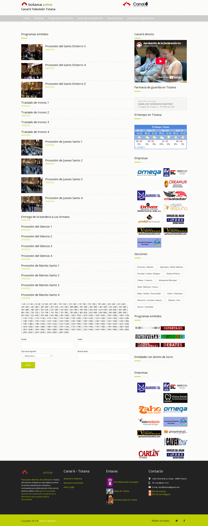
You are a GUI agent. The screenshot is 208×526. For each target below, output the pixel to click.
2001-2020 (28, 332)
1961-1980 (112, 329)
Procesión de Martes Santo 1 (40, 265)
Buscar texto (83, 351)
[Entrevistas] (148, 336)
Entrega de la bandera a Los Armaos (45, 217)
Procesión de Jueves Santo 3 (63, 179)
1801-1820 (124, 326)
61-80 (45, 304)
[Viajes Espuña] (175, 207)
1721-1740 (76, 326)
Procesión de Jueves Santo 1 (63, 141)
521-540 (54, 309)
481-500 (34, 309)
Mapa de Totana (121, 491)
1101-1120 (28, 318)
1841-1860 (40, 329)
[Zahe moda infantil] (149, 409)
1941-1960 (100, 329)
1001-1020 (76, 315)
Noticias (39, 18)
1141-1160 (52, 318)
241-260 (25, 306)
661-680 (122, 309)
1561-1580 (88, 323)
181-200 (101, 304)
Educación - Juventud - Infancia (149, 300)
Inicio (26, 18)
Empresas (141, 158)
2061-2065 (64, 332)
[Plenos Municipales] (148, 344)
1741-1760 (88, 326)
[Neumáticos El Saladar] (175, 195)
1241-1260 (112, 318)
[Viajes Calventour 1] (175, 441)
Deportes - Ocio (174, 300)
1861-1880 (52, 329)
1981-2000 (124, 329)
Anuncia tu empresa (73, 478)
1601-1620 (112, 323)
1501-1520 (52, 323)
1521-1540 (64, 323)
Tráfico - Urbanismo (175, 293)
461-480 (25, 309)
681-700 (25, 312)
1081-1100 (124, 315)
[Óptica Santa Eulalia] (175, 230)
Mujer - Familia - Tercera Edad (149, 293)
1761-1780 (100, 326)
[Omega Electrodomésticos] (149, 172)
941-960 (44, 315)
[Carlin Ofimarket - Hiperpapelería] (149, 453)
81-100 (53, 304)
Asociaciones (115, 18)
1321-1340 (52, 321)
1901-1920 (76, 329)
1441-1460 (124, 321)
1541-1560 (76, 323)
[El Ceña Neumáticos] (149, 207)
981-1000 (64, 315)
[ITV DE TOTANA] (175, 172)
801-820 (83, 312)
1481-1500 (40, 323)
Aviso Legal (69, 487)
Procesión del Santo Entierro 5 (65, 84)
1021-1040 (88, 315)
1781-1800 (112, 326)
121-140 (72, 304)
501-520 (44, 309)
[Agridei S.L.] (149, 195)
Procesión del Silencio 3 (36, 246)
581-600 (83, 309)
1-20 (23, 304)
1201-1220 (88, 318)
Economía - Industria (145, 267)
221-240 (121, 304)
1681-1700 (52, 326)
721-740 (44, 312)
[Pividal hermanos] (149, 219)
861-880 (113, 312)
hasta (80, 339)
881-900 (122, 312)
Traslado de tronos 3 (35, 122)
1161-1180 (64, 318)
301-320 (54, 306)
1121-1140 (40, 318)
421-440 (113, 306)
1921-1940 (88, 329)
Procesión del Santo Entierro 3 (65, 46)
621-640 (103, 309)
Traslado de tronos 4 (35, 132)
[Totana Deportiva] (173, 336)
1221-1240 (100, 318)
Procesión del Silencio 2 (36, 236)
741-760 (54, 312)
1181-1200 (76, 318)
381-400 (93, 306)
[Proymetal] (175, 431)
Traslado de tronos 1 (35, 102)
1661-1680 (40, 326)
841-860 (103, 312)
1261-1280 (124, 318)
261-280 (34, 306)
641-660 (113, 309)
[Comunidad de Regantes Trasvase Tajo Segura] (149, 242)
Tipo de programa (28, 351)
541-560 (64, 309)
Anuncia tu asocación (73, 482)
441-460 (122, 306)
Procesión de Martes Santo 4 (40, 295)
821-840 (93, 312)
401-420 (103, 306)
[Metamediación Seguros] (149, 421)
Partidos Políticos (173, 274)
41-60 (37, 304)
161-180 (92, 304)
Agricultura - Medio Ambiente (171, 267)
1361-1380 (76, 321)
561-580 (74, 309)
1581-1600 (100, 323)
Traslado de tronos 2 (35, 112)
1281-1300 (28, 321)
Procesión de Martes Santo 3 (40, 285)
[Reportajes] (173, 328)
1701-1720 (64, 326)
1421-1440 (112, 321)
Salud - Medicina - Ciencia (147, 287)
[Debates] (173, 344)
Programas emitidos (60, 18)
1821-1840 (28, 329)
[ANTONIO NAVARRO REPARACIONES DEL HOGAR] (175, 219)
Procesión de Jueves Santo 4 (63, 198)
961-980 (54, 315)
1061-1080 (112, 315)
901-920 (25, 315)
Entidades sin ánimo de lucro (153, 357)
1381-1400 (88, 321)
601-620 (93, 309)
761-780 (64, 312)
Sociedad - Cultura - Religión (148, 274)
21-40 (30, 304)
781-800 (74, 312)
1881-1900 (64, 329)
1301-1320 (40, 321)
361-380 (83, 306)
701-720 (34, 312)
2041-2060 (52, 332)
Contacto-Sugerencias (140, 18)
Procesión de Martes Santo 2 (40, 275)
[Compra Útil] (148, 327)
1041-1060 (100, 315)
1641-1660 (28, 326)
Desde (23, 339)
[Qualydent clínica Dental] (175, 398)
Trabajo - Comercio (144, 280)
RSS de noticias (158, 491)
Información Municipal (168, 280)
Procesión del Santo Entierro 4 (65, 65)
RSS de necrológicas (160, 494)
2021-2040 (40, 332)
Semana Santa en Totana (125, 499)
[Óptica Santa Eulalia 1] (149, 230)
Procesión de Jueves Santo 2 (63, 160)
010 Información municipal (126, 482)
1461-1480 (28, 323)
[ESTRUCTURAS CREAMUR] (175, 183)
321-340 (64, 306)
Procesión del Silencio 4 (36, 256)
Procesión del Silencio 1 (36, 226)
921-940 (34, 315)
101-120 (62, 304)
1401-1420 (100, 321)
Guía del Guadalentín (90, 18)
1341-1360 (64, 321)
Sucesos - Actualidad (145, 307)
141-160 (82, 304)
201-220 (111, 304)
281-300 (44, 306)
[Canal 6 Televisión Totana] (37, 4)
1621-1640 (124, 323)
